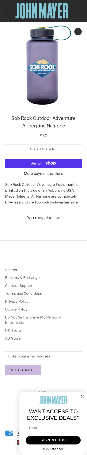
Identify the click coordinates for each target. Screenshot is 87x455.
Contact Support (19, 286)
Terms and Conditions (23, 293)
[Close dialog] (82, 396)
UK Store (13, 330)
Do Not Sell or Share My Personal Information (33, 320)
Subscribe (23, 370)
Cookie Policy (16, 309)
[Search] (74, 11)
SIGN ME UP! (53, 440)
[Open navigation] (6, 11)
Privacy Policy (16, 301)
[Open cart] (81, 11)
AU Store (13, 338)
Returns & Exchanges (23, 278)
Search (11, 270)
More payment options (43, 173)
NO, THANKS (53, 448)
